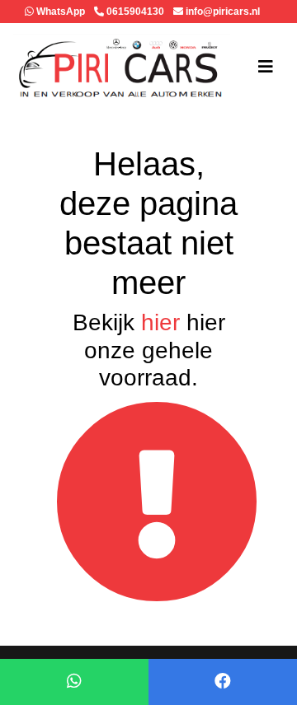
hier (160, 322)
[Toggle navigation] (266, 66)
